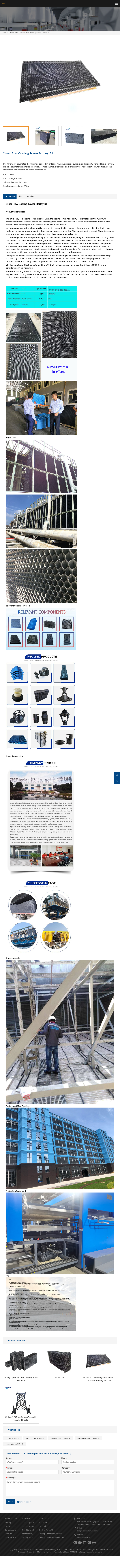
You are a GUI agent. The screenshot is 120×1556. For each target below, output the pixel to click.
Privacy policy (25, 1502)
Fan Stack (43, 1522)
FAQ (7, 1276)
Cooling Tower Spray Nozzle (50, 1534)
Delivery (8, 1522)
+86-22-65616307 (84, 1537)
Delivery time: (9, 182)
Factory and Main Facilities (18, 1106)
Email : (9, 1468)
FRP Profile (43, 1526)
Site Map (8, 1534)
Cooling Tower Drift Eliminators (51, 1537)
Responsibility (27, 1534)
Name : (9, 1458)
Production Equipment (16, 1191)
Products (14, 33)
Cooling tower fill (12, 1438)
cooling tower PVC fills (15, 1444)
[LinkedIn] (84, 1543)
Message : (11, 1478)
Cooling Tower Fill (46, 1530)
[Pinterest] (89, 1543)
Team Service (10, 1526)
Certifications (10, 1530)
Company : (66, 1468)
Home (5, 33)
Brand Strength (13, 958)
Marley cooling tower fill (60, 1438)
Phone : (64, 1458)
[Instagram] (94, 1543)
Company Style (28, 1526)
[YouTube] (75, 1543)
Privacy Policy (10, 1537)
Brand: (5, 174)
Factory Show (27, 1537)
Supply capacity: (10, 186)
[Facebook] (80, 1543)
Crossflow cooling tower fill (88, 1438)
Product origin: (9, 178)
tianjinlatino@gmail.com (87, 1531)
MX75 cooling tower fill (35, 1438)
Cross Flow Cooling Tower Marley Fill (34, 33)
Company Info (28, 1522)
